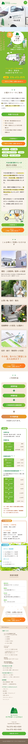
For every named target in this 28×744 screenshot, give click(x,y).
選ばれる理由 (14, 149)
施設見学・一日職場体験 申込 (9, 684)
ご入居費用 (7, 639)
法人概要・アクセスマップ (9, 693)
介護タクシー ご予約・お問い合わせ (11, 677)
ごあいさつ (5, 689)
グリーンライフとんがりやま (10, 634)
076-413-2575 (17, 77)
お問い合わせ (6, 695)
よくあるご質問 (8, 643)
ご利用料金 (21, 152)
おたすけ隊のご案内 (7, 668)
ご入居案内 (7, 637)
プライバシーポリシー (8, 697)
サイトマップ (6, 699)
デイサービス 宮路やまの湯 (11, 649)
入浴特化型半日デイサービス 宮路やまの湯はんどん (11, 652)
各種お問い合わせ (14, 733)
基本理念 (5, 691)
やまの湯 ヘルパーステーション (11, 658)
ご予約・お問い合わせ (15, 155)
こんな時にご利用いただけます (9, 152)
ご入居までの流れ (9, 641)
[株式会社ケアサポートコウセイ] (14, 712)
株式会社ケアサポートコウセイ (9, 3)
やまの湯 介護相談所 (8, 662)
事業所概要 (5, 155)
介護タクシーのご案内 (8, 675)
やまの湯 (6, 646)
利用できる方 (5, 149)
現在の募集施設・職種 (8, 682)
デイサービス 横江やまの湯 (11, 655)
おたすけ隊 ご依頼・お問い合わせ (10, 670)
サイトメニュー (5, 627)
